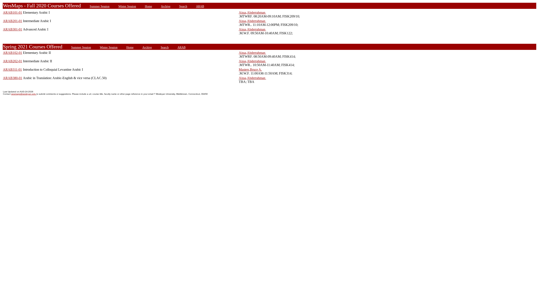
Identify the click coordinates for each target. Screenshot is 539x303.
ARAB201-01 (12, 21)
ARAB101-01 (12, 12)
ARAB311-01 (12, 69)
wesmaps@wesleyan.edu (23, 94)
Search (183, 6)
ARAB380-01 (12, 78)
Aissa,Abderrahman (252, 12)
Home (148, 6)
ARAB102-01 (12, 52)
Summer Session (99, 6)
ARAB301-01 (12, 29)
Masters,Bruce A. (250, 69)
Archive (165, 6)
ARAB (200, 6)
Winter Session (127, 6)
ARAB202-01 (12, 61)
